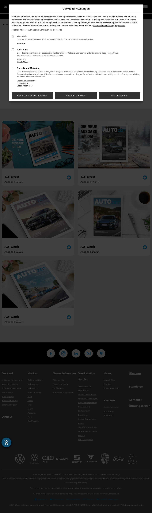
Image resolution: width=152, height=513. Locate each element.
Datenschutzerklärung (103, 25)
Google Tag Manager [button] (25, 81)
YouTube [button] (20, 59)
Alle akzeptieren (119, 95)
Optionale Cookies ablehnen (32, 95)
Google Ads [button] (22, 83)
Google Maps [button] (22, 62)
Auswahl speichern (76, 95)
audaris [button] (20, 43)
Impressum (120, 25)
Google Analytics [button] (24, 86)
